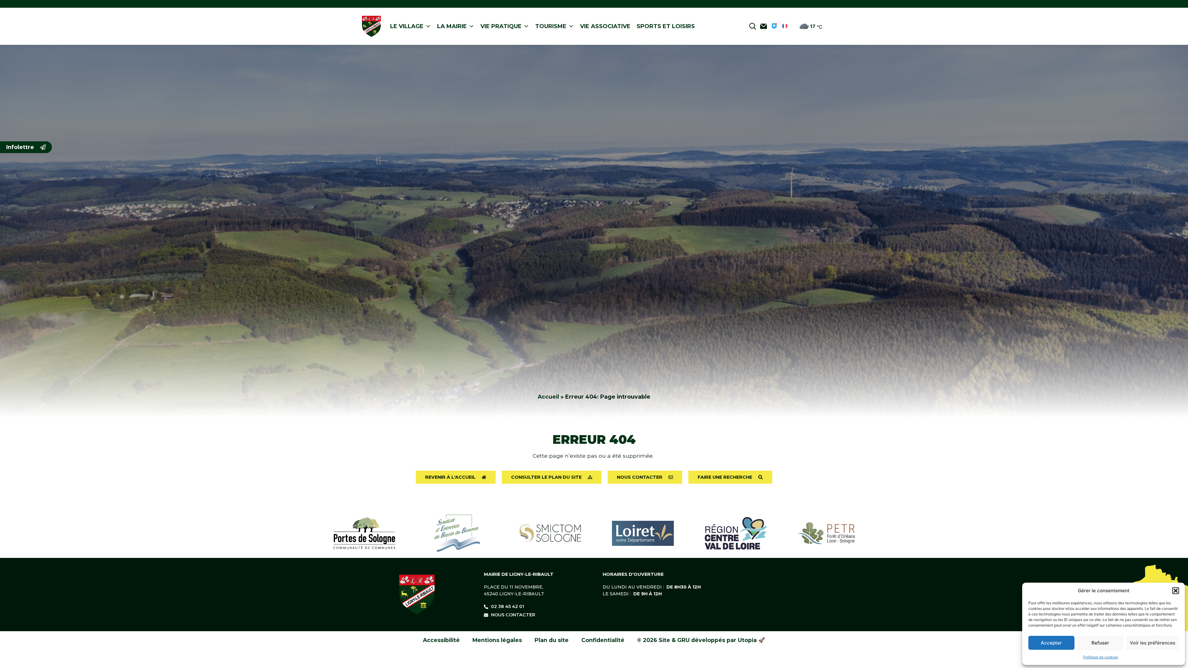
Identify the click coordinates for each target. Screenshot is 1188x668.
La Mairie (452, 26)
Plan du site (552, 640)
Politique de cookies (1100, 657)
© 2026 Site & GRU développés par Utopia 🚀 (701, 640)
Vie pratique (501, 26)
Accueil (548, 396)
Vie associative (605, 26)
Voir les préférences (1152, 643)
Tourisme (550, 26)
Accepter (1051, 643)
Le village (407, 26)
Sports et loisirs (666, 26)
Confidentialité (602, 640)
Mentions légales (497, 640)
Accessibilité (441, 640)
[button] (1176, 591)
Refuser (1100, 643)
